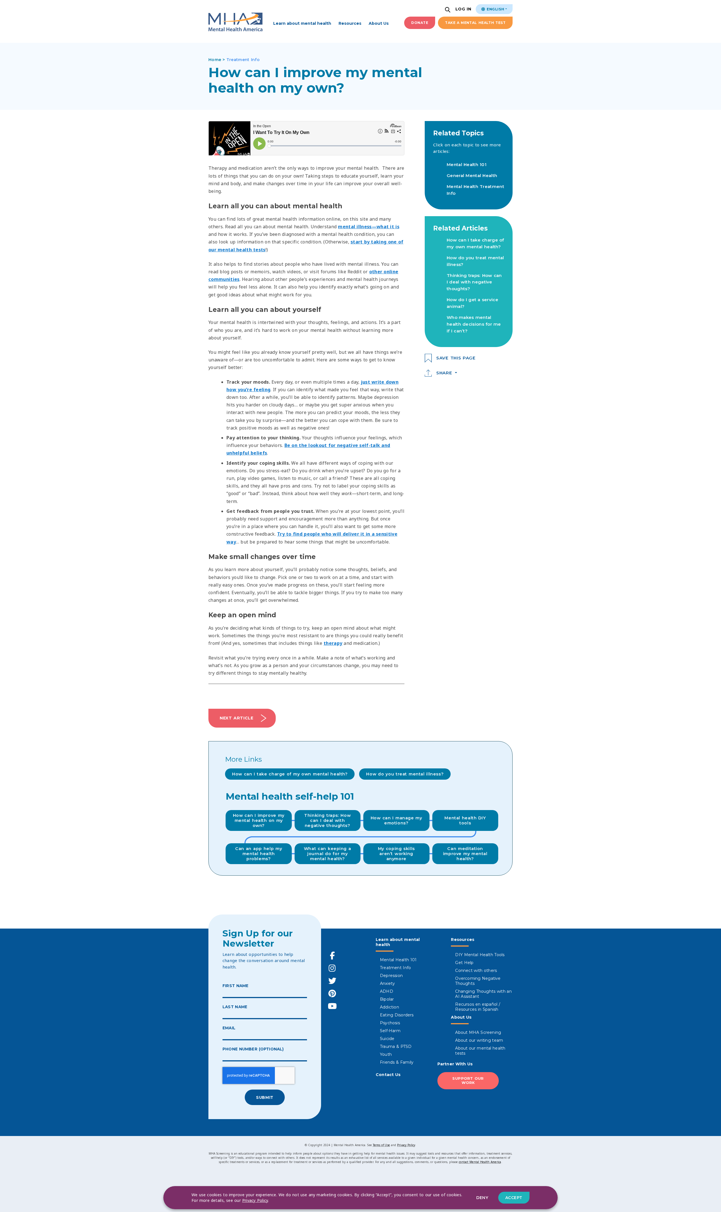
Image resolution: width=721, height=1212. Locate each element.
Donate (419, 23)
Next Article (236, 718)
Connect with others (476, 970)
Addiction (389, 1007)
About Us (379, 23)
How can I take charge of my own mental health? (290, 774)
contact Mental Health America (480, 1162)
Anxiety (387, 983)
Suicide (387, 1038)
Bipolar (387, 999)
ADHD (386, 991)
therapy (333, 643)
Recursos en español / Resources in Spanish (477, 1007)
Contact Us (388, 1074)
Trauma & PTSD (396, 1046)
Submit (264, 1097)
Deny (482, 1197)
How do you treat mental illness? (405, 774)
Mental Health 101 (466, 164)
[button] (448, 10)
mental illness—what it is (368, 226)
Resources (350, 23)
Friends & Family (396, 1062)
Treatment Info (395, 967)
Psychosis (390, 1022)
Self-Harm (390, 1030)
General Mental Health (472, 175)
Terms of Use (381, 1145)
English (494, 9)
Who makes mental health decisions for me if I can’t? (474, 324)
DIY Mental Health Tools (479, 954)
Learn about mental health (302, 23)
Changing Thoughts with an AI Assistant (483, 994)
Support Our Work (468, 1080)
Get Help (464, 962)
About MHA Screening (478, 1032)
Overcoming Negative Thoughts (477, 981)
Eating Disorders (397, 1015)
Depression (391, 975)
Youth (386, 1054)
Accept (513, 1197)
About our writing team (479, 1040)
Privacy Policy (406, 1145)
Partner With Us (455, 1063)
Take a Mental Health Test (475, 23)
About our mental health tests (480, 1051)
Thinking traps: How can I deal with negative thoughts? (474, 282)
